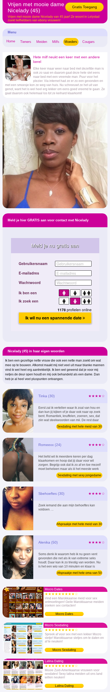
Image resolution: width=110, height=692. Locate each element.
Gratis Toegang (84, 7)
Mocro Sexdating (64, 650)
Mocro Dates (64, 614)
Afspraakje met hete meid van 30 (79, 524)
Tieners (25, 42)
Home (10, 41)
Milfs (55, 42)
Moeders (70, 42)
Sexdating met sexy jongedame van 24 (79, 475)
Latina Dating (64, 686)
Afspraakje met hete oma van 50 (79, 573)
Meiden (41, 42)
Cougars (88, 42)
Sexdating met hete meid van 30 (79, 426)
